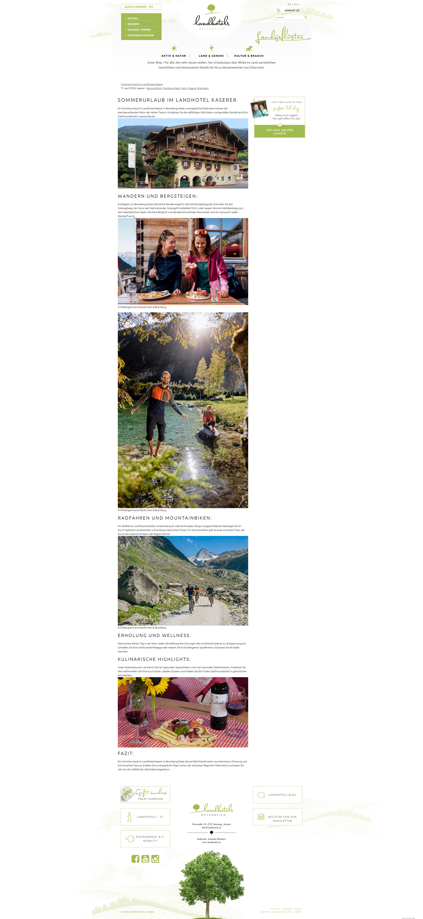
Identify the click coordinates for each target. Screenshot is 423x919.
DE (289, 4)
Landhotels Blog (282, 794)
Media (298, 908)
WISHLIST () (292, 10)
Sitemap (287, 908)
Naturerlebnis (154, 88)
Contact (275, 908)
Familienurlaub (171, 88)
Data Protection (282, 911)
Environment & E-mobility (150, 838)
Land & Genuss (211, 55)
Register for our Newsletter (282, 818)
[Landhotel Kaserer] (183, 153)
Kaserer (192, 88)
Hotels (133, 18)
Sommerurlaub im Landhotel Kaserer (142, 84)
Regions (133, 24)
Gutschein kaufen (141, 35)
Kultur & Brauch (249, 55)
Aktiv (184, 88)
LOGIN (298, 911)
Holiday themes (139, 29)
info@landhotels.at (211, 827)
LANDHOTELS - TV (150, 816)
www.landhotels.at (211, 842)
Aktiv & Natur (173, 55)
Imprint (265, 911)
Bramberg (203, 88)
